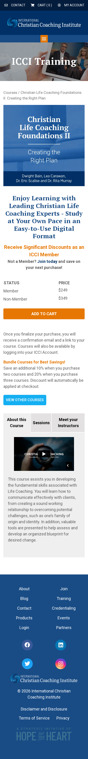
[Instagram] (60, 663)
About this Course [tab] (16, 422)
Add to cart (44, 313)
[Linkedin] (60, 645)
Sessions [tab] (41, 422)
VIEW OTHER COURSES (25, 400)
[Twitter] (27, 663)
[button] (44, 38)
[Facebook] (27, 645)
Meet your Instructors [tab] (68, 422)
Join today (47, 261)
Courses (10, 92)
